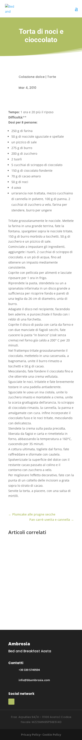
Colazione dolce (32, 77)
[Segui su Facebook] (11, 702)
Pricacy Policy (30, 735)
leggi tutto (19, 603)
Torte (51, 77)
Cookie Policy (51, 735)
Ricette (18, 575)
